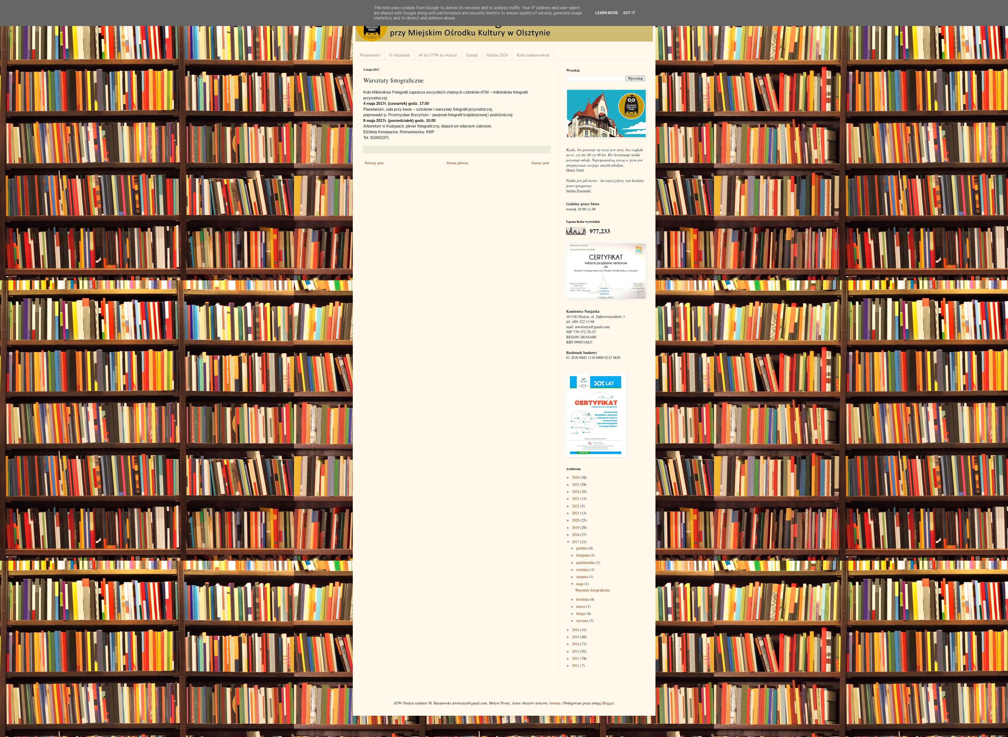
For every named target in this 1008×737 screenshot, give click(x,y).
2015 (576, 636)
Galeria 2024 (497, 55)
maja (580, 583)
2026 (576, 477)
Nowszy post (374, 162)
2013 (576, 651)
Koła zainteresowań (533, 55)
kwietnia (583, 599)
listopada (583, 555)
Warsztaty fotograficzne (592, 589)
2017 (576, 541)
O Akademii (399, 55)
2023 (576, 498)
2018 (576, 534)
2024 (576, 491)
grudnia (582, 547)
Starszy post (540, 162)
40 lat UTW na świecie (438, 55)
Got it (629, 13)
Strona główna (457, 162)
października (586, 562)
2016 (576, 629)
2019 (576, 527)
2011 (576, 665)
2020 (576, 520)
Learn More (606, 13)
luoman (554, 702)
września (583, 569)
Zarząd (471, 55)
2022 (576, 505)
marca (581, 606)
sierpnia (582, 576)
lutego (581, 613)
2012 (576, 658)
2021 (576, 513)
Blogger (608, 702)
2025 (576, 484)
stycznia (582, 620)
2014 (576, 643)
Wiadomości (370, 55)
